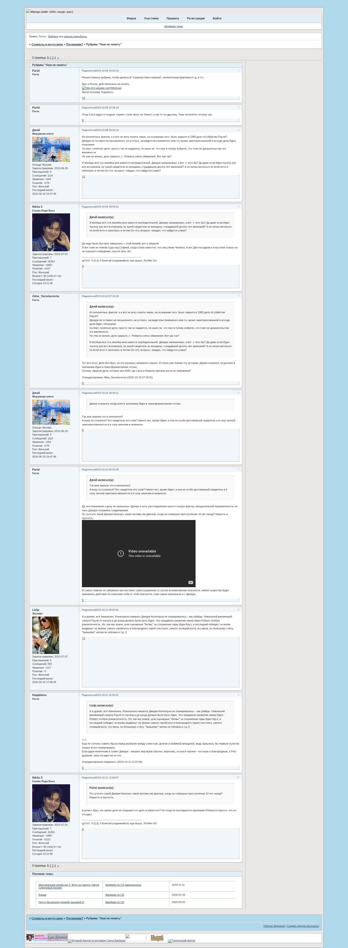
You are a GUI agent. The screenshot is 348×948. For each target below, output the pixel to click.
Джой (36, 130)
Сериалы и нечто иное (47, 44)
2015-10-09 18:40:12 (107, 130)
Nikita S (37, 206)
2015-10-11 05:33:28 (107, 469)
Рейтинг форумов (274, 926)
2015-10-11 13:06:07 (107, 777)
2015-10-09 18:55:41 (107, 206)
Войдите (53, 36)
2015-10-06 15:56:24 (107, 107)
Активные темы (173, 26)
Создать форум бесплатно (303, 926)
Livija (35, 610)
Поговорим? (74, 44)
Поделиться (88, 70)
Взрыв (42, 894)
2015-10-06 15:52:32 (107, 70)
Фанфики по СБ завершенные (123, 884)
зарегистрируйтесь (75, 36)
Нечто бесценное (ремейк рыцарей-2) (61, 902)
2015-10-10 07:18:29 (107, 296)
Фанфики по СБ (114, 894)
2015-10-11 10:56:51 (107, 695)
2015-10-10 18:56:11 (107, 393)
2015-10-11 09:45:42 (107, 609)
